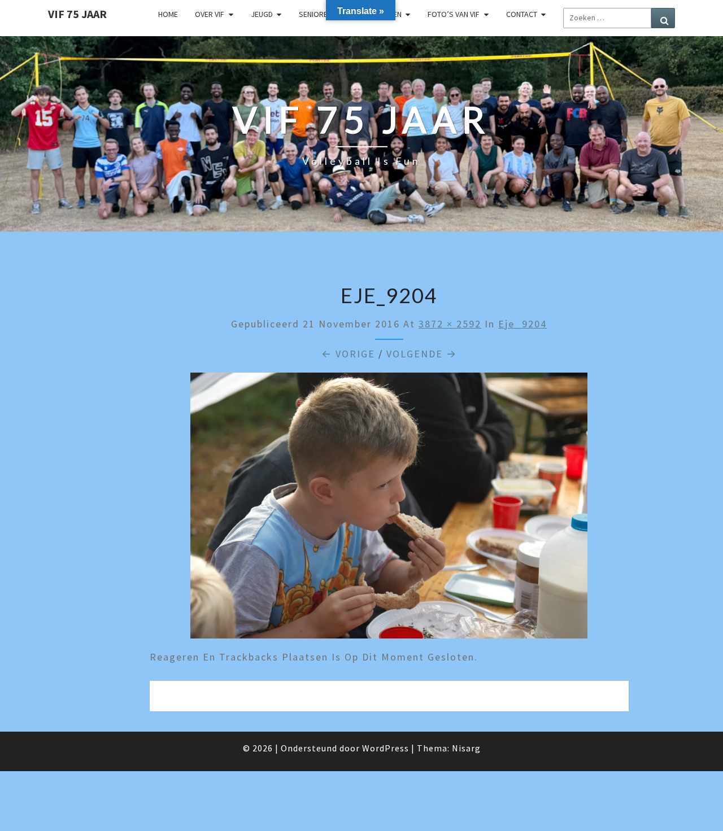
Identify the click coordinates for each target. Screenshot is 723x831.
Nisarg (466, 748)
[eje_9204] (388, 509)
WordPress (385, 748)
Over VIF (209, 14)
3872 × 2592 (450, 323)
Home (168, 14)
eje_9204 (522, 323)
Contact (521, 14)
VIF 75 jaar (77, 14)
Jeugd (262, 14)
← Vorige (348, 353)
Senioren (315, 14)
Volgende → (421, 353)
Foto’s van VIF (454, 14)
